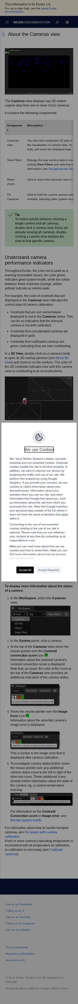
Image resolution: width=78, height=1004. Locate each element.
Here (13, 546)
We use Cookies (39, 449)
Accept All (25, 570)
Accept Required (48, 570)
